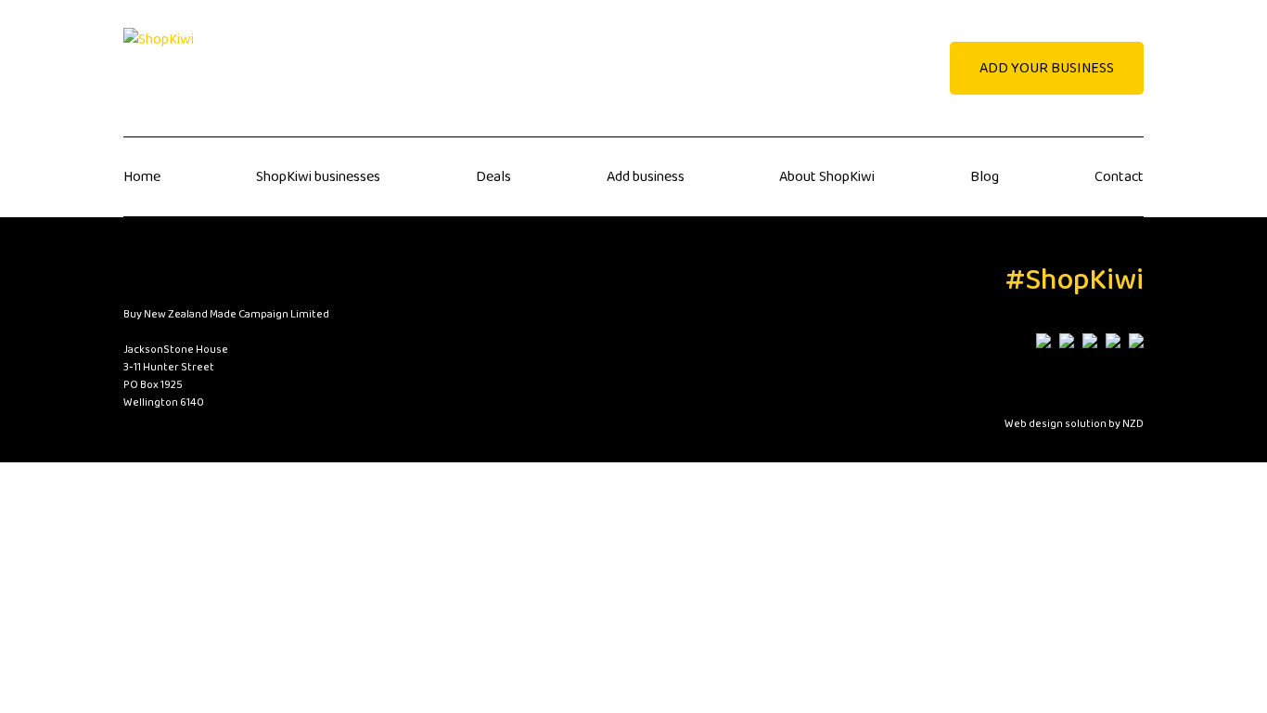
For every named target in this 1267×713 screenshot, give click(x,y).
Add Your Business (1046, 68)
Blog (984, 176)
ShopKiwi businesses (318, 176)
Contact (1119, 176)
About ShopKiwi (827, 176)
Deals (493, 176)
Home (141, 176)
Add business (646, 176)
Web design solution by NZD (1074, 424)
